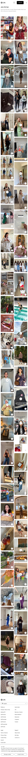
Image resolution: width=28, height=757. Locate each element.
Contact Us (17, 737)
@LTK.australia (4, 724)
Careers (16, 721)
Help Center (17, 732)
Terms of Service (4, 732)
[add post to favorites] (12, 38)
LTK (15, 709)
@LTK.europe (3, 719)
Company (17, 719)
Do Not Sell (3, 742)
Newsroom (17, 717)
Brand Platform (18, 714)
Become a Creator (19, 712)
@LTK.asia (3, 726)
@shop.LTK (3, 712)
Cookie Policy (3, 737)
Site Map (17, 735)
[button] (26, 2)
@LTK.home (3, 714)
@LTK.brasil (3, 721)
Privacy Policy (4, 735)
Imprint (2, 740)
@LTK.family (3, 717)
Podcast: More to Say (5, 709)
